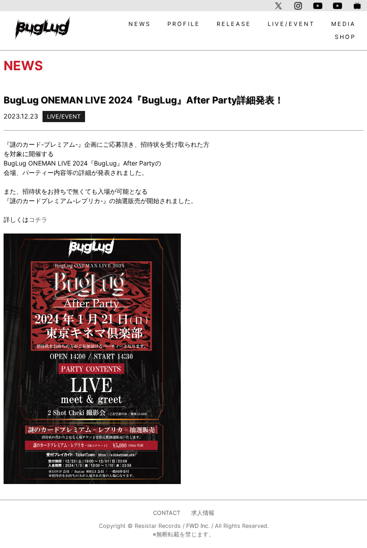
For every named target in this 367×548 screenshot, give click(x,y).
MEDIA (343, 24)
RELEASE (234, 24)
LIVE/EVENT (291, 24)
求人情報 (202, 513)
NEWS (139, 24)
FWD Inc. (197, 526)
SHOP (345, 37)
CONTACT (166, 513)
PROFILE (183, 24)
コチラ (38, 219)
